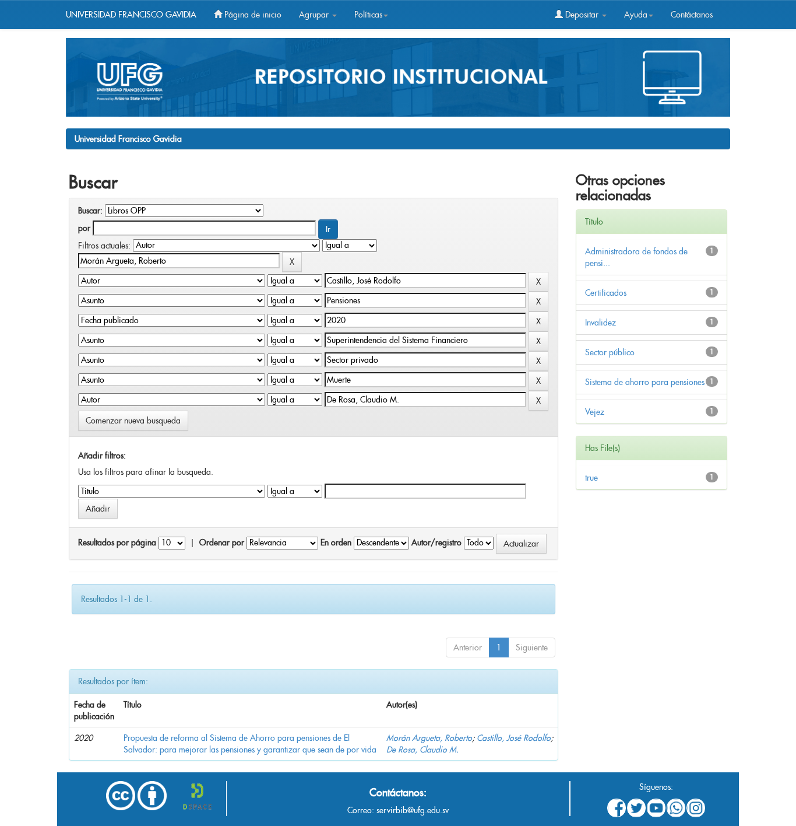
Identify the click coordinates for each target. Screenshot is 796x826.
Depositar (582, 14)
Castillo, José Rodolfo (514, 738)
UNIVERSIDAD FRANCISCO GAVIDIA (131, 14)
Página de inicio (251, 14)
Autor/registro (436, 542)
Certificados (605, 293)
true (591, 478)
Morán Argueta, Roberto (429, 738)
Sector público (610, 352)
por (84, 228)
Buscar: (90, 210)
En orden (335, 542)
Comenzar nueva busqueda (133, 420)
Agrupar (315, 14)
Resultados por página (117, 542)
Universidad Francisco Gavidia (128, 139)
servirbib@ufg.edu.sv (412, 810)
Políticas (368, 14)
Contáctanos (692, 14)
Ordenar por (221, 542)
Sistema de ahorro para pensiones (645, 382)
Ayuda (635, 14)
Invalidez (600, 322)
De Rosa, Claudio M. (422, 749)
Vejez (594, 412)
